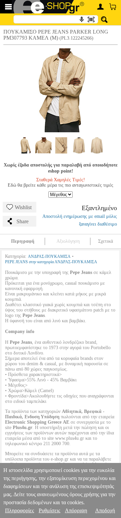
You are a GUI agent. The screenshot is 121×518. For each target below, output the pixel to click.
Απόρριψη (76, 510)
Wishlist (23, 207)
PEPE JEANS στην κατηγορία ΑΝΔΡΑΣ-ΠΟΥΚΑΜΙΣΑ (51, 262)
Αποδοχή (105, 510)
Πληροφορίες (19, 510)
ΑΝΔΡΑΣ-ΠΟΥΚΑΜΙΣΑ (49, 256)
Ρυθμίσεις (49, 510)
